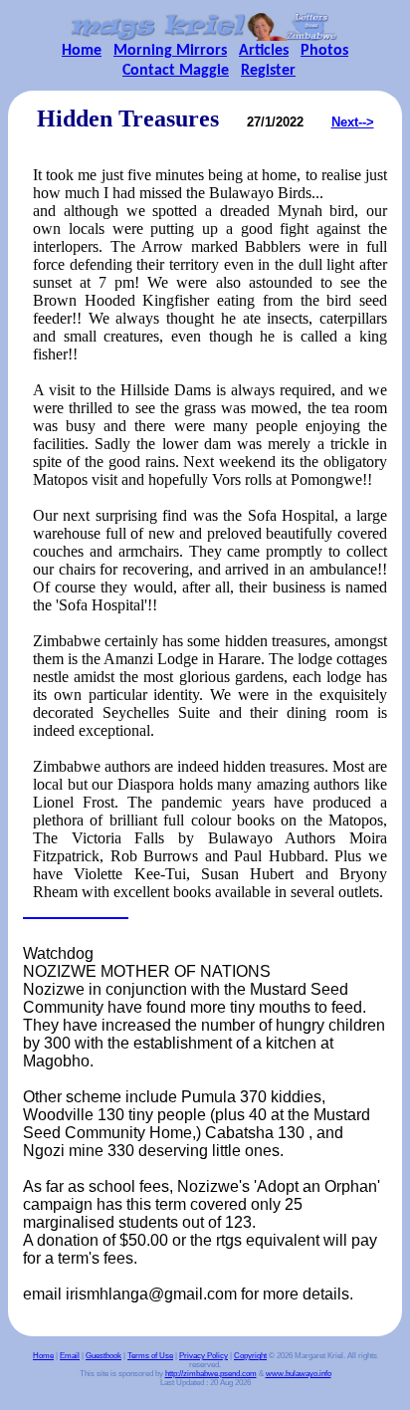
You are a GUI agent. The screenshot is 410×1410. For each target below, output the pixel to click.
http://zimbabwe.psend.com (211, 1373)
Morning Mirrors (170, 51)
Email (70, 1355)
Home (82, 51)
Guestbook (103, 1355)
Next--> (352, 122)
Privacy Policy (203, 1355)
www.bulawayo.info (298, 1373)
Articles (264, 51)
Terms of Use (150, 1355)
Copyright (250, 1355)
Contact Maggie (175, 71)
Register (268, 71)
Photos (324, 51)
